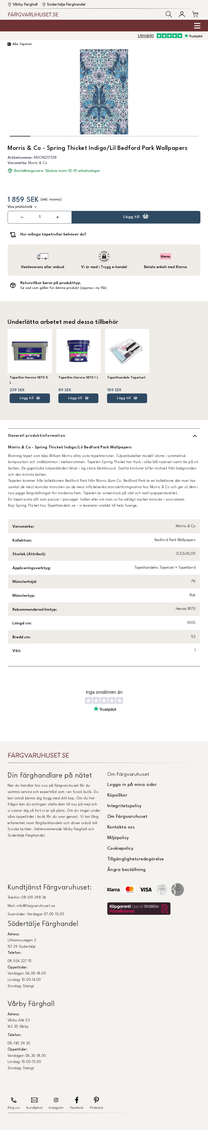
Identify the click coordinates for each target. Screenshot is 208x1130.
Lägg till (131, 217)
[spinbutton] (39, 217)
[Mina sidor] (182, 14)
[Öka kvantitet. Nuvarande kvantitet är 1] (57, 217)
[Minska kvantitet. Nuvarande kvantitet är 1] (22, 217)
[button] (169, 14)
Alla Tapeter (22, 44)
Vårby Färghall (25, 5)
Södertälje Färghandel (66, 5)
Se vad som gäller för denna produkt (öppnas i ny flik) (63, 288)
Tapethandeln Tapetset (126, 377)
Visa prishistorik (20, 207)
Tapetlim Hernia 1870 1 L (78, 377)
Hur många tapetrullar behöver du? (53, 234)
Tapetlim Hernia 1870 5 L (29, 380)
